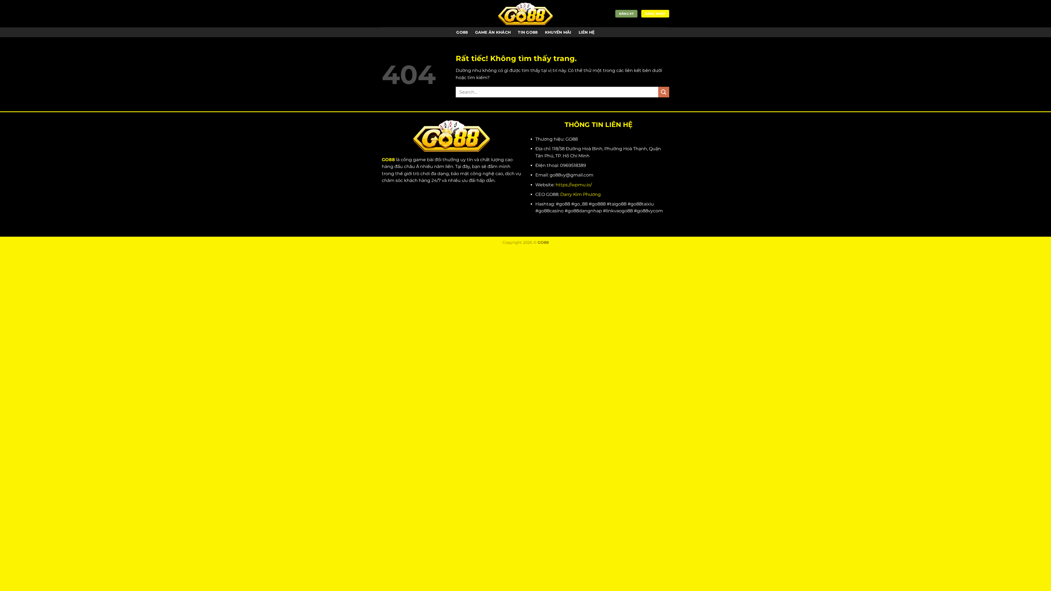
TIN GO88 (528, 32)
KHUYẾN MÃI (558, 32)
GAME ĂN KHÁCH (493, 32)
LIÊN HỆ (587, 32)
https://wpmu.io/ (574, 184)
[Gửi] (663, 92)
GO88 (462, 32)
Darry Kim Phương (580, 194)
